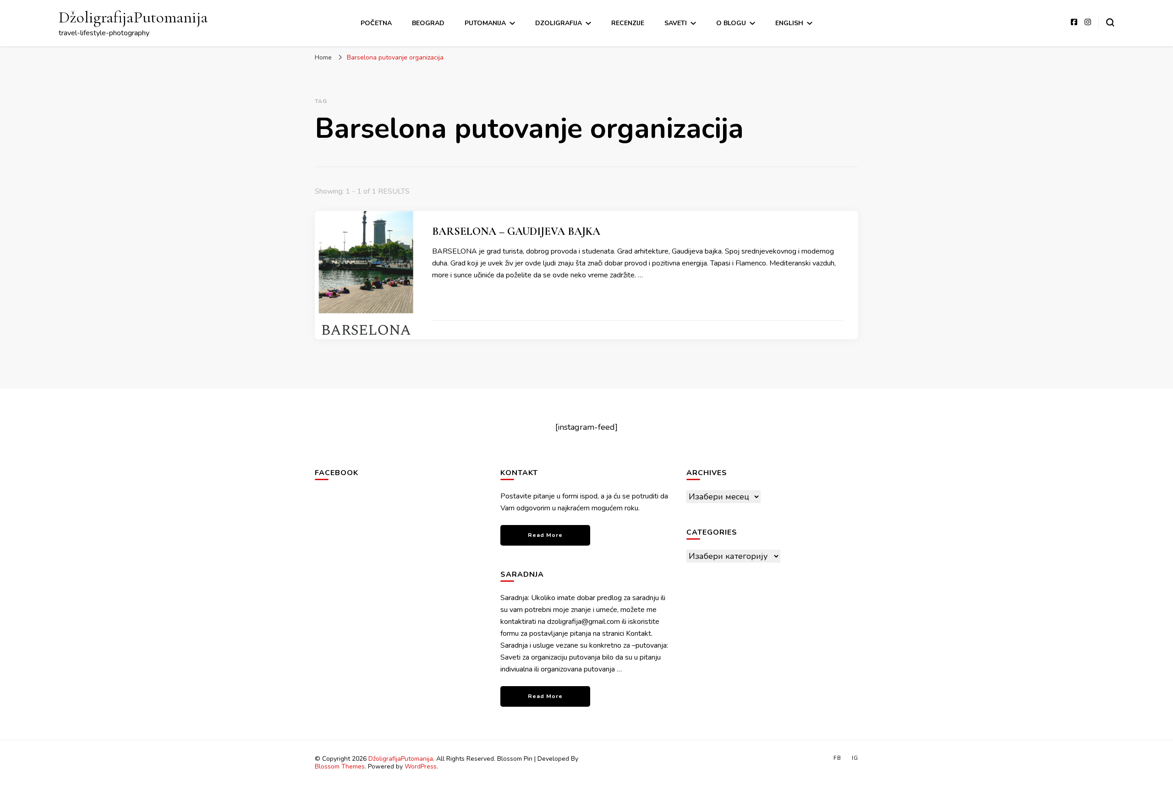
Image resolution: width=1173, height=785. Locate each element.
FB (837, 758)
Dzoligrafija (558, 23)
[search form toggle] (1110, 22)
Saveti (675, 23)
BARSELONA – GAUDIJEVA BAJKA (516, 231)
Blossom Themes (340, 766)
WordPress (421, 766)
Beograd (428, 23)
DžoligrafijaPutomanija (133, 17)
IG (855, 758)
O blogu (731, 23)
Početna (376, 23)
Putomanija (485, 23)
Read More (545, 535)
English (789, 23)
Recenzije (627, 23)
